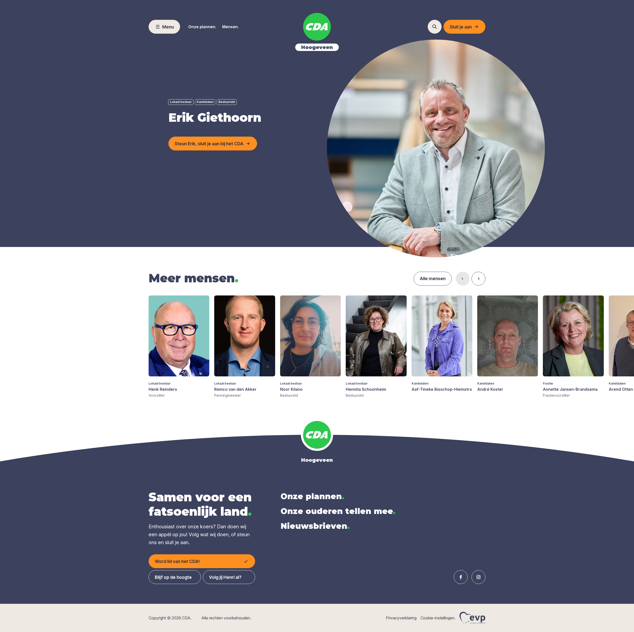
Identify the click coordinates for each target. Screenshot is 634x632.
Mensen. (230, 26)
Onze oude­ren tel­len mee (338, 511)
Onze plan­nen (312, 496)
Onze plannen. (202, 26)
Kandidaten (205, 102)
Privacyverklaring (401, 617)
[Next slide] (478, 279)
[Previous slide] (463, 279)
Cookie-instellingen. (438, 617)
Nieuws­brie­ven (315, 526)
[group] (179, 346)
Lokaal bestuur (181, 102)
